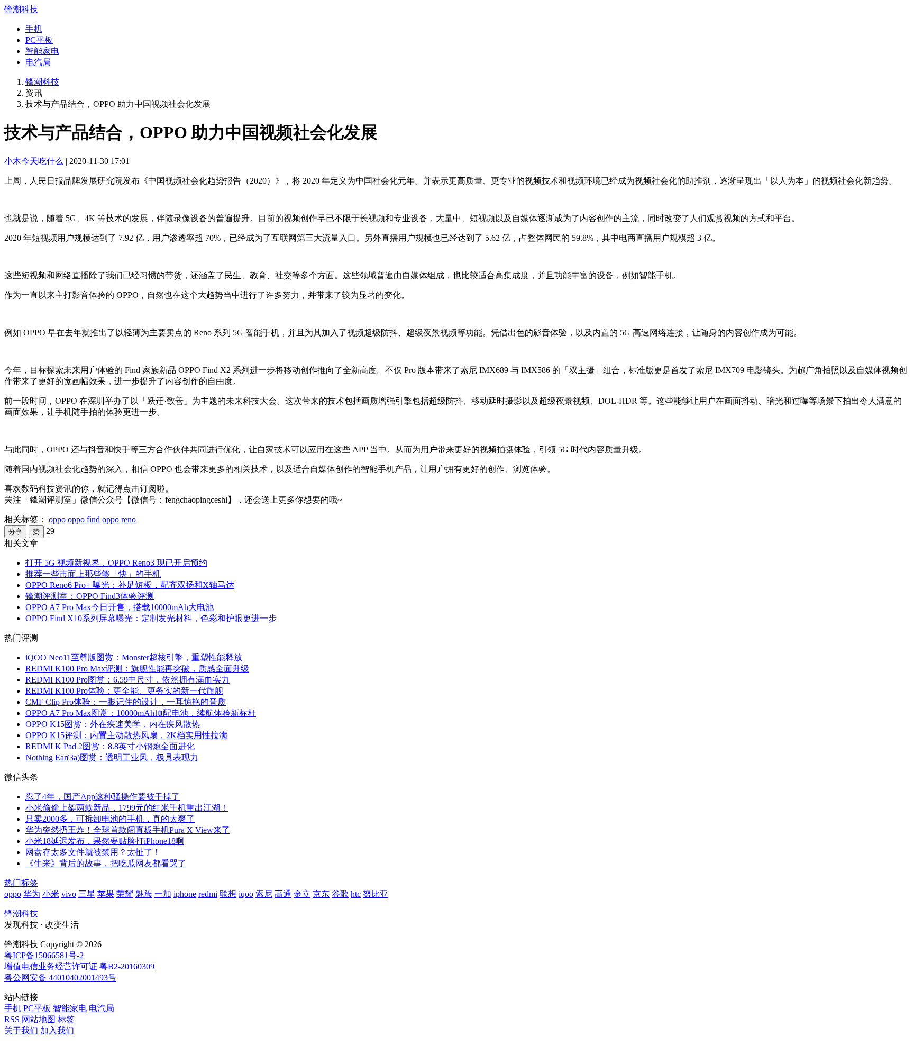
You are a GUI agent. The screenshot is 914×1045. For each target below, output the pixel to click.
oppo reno (119, 519)
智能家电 (42, 51)
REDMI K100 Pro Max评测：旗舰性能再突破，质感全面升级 (137, 668)
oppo (57, 519)
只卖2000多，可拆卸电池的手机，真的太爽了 (110, 818)
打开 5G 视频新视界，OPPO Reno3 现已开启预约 (116, 562)
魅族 (143, 893)
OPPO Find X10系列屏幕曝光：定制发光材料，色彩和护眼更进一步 (151, 618)
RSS (12, 1019)
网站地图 (39, 1019)
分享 (15, 531)
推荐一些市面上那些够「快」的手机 (93, 573)
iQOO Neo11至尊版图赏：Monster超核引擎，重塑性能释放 (133, 657)
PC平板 (39, 39)
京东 (321, 893)
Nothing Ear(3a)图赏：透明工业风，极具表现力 (111, 757)
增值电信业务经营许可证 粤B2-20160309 (79, 966)
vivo (68, 893)
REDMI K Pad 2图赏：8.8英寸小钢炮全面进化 (110, 746)
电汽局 (38, 62)
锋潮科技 (21, 9)
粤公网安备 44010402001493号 (60, 977)
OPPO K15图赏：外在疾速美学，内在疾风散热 (112, 724)
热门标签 (21, 882)
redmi (207, 893)
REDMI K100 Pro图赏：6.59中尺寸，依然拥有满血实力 (127, 679)
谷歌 (340, 893)
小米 (50, 893)
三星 (86, 893)
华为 (31, 893)
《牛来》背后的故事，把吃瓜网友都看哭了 (105, 863)
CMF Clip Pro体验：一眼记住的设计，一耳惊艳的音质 (125, 701)
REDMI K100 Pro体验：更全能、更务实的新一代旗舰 (124, 690)
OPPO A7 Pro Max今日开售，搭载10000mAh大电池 (119, 607)
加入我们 (57, 1030)
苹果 (105, 893)
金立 (302, 893)
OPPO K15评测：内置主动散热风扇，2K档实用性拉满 (126, 735)
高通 (283, 893)
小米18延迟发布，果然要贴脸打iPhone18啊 (104, 841)
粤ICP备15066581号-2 (44, 955)
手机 (33, 28)
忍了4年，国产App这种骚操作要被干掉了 (102, 796)
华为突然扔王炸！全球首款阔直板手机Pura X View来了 (127, 829)
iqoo (246, 893)
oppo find (84, 519)
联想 (228, 893)
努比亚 (375, 893)
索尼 (263, 893)
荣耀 (124, 893)
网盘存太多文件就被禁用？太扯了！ (93, 852)
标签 (66, 1019)
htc (356, 893)
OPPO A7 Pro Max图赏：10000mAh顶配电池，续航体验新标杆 (140, 712)
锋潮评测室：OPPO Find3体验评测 (89, 596)
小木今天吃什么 (33, 161)
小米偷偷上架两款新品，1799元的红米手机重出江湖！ (127, 807)
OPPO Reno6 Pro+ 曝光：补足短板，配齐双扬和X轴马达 (129, 584)
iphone (184, 893)
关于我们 (21, 1030)
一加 (162, 893)
